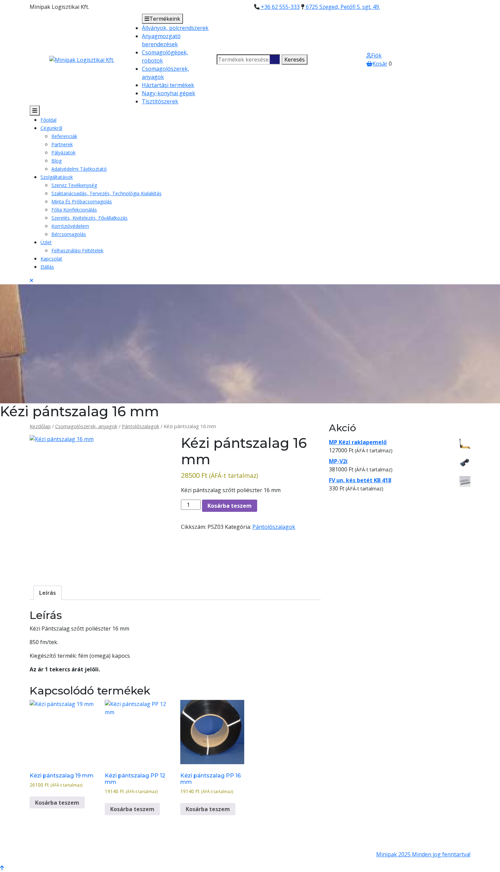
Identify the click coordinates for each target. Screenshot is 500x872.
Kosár (379, 63)
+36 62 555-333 (280, 7)
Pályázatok (63, 152)
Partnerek (62, 144)
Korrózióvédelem (70, 226)
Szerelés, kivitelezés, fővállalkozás (89, 218)
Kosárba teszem (229, 505)
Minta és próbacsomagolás (81, 201)
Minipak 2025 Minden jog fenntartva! (423, 854)
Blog (56, 160)
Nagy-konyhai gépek (168, 93)
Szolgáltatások (56, 177)
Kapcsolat (51, 258)
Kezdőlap (40, 426)
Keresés (294, 59)
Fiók (376, 55)
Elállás (47, 267)
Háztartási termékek (168, 85)
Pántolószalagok (140, 426)
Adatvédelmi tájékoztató (79, 169)
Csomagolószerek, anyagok (86, 426)
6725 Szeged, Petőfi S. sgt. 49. (342, 7)
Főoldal (48, 120)
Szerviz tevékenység (74, 185)
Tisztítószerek (160, 101)
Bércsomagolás (68, 234)
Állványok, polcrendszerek (175, 28)
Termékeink (164, 18)
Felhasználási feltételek (77, 250)
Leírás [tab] (47, 593)
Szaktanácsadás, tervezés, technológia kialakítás (106, 193)
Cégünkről (51, 128)
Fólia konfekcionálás (74, 209)
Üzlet (46, 242)
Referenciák (64, 136)
